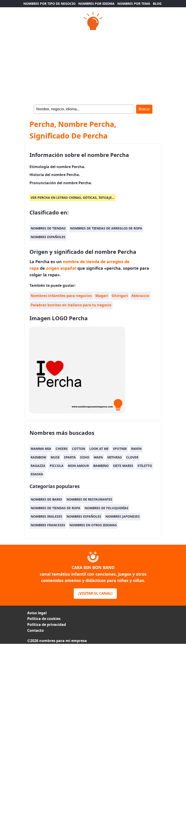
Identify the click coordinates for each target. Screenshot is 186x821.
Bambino (101, 465)
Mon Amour (78, 465)
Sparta (70, 457)
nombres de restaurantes (89, 499)
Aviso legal (37, 612)
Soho (84, 457)
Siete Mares (123, 465)
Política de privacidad (46, 624)
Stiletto (144, 465)
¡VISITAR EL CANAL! (95, 593)
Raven (136, 448)
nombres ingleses (46, 516)
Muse (55, 457)
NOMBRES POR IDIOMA (96, 3)
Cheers (62, 448)
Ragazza (38, 465)
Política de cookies (44, 618)
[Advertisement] (93, 66)
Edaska (37, 474)
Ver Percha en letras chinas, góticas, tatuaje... (73, 197)
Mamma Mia (41, 448)
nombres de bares (46, 499)
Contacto (35, 630)
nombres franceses (48, 525)
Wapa (98, 457)
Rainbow (38, 457)
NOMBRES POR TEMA (133, 3)
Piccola (57, 465)
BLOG (157, 3)
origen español (61, 268)
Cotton (78, 448)
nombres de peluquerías (106, 508)
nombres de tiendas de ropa (55, 508)
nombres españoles (48, 237)
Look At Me (99, 448)
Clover (132, 457)
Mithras (114, 457)
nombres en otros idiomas (93, 525)
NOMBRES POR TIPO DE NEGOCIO (49, 3)
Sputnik (120, 448)
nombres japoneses (122, 516)
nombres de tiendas (48, 228)
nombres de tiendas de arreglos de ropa (106, 228)
